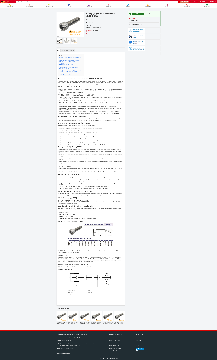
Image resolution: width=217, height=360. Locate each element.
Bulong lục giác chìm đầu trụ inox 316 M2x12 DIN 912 (73, 323)
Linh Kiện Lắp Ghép (10, 6)
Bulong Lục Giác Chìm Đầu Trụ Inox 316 (85, 9)
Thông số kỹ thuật (64, 50)
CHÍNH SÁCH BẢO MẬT (114, 345)
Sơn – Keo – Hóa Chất (49, 6)
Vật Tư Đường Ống (89, 6)
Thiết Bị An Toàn (207, 6)
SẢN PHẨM (138, 340)
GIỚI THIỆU (138, 337)
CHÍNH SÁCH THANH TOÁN (115, 348)
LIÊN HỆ (137, 345)
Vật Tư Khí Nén (108, 6)
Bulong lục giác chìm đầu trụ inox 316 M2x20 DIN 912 (108, 323)
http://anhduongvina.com (65, 353)
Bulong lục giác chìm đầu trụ (73, 9)
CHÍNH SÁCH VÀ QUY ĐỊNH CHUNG (117, 337)
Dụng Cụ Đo (128, 6)
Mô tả (58, 50)
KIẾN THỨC (138, 343)
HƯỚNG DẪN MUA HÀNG (114, 340)
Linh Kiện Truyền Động (29, 6)
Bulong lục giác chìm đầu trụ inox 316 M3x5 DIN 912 (119, 323)
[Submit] (179, 2)
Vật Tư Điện (69, 6)
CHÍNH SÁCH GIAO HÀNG (114, 343)
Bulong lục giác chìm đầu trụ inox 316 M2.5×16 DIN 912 (85, 323)
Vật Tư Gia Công (167, 6)
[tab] (58, 50)
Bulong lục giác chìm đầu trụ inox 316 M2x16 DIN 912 (62, 323)
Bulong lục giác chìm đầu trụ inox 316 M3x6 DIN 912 (96, 323)
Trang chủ (58, 9)
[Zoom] (58, 35)
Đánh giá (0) (72, 50)
